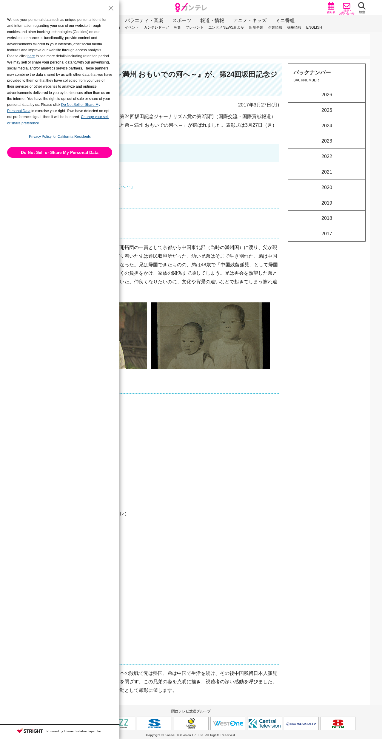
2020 (326, 187)
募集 (177, 27)
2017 (326, 233)
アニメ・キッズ (250, 20)
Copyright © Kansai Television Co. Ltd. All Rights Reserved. (191, 735)
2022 (326, 156)
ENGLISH (314, 27)
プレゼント (195, 27)
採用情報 (294, 27)
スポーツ (181, 20)
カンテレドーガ (156, 27)
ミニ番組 (285, 20)
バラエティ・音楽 (144, 20)
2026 (326, 94)
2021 (326, 171)
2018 (326, 218)
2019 (326, 202)
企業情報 (275, 27)
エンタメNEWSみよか (226, 27)
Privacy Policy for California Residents (60, 136)
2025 (326, 109)
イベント (132, 27)
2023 (326, 140)
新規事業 (256, 27)
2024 (326, 125)
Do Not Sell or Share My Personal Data (59, 152)
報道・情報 (212, 20)
